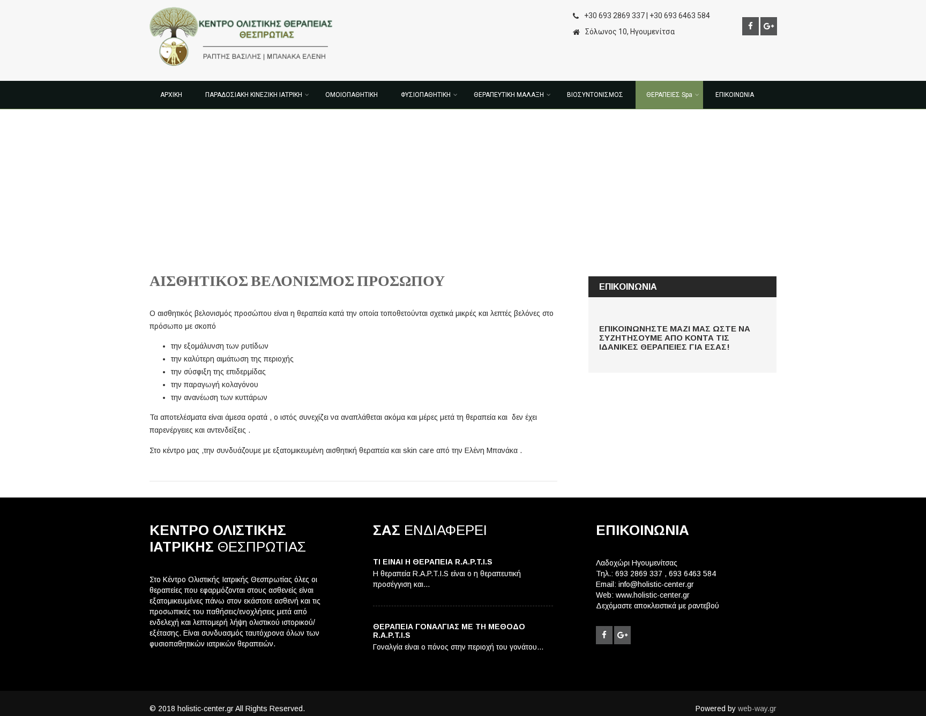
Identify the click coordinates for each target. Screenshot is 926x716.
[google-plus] (768, 26)
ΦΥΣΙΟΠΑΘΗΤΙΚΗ (426, 95)
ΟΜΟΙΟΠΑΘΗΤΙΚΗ (351, 95)
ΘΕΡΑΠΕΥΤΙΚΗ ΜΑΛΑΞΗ (509, 95)
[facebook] (750, 26)
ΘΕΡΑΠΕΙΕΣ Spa (669, 95)
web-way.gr (757, 708)
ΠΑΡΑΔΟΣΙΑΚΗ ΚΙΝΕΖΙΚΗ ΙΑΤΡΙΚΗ (253, 95)
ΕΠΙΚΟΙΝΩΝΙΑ (734, 95)
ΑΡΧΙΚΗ (171, 95)
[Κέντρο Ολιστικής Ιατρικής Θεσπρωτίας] (241, 68)
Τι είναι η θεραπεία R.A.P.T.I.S (432, 561)
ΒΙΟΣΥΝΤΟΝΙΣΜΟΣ (595, 95)
